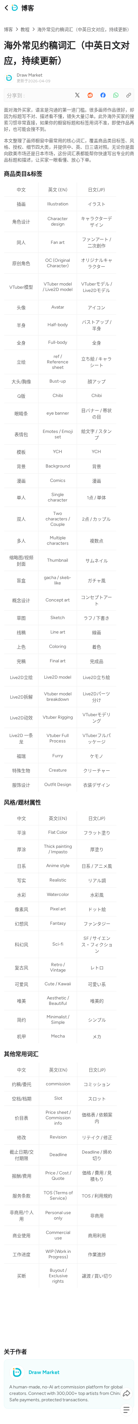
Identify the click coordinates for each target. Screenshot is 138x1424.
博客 (8, 29)
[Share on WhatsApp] (115, 95)
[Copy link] (128, 95)
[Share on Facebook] (103, 95)
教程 (25, 29)
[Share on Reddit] (90, 95)
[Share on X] (77, 95)
